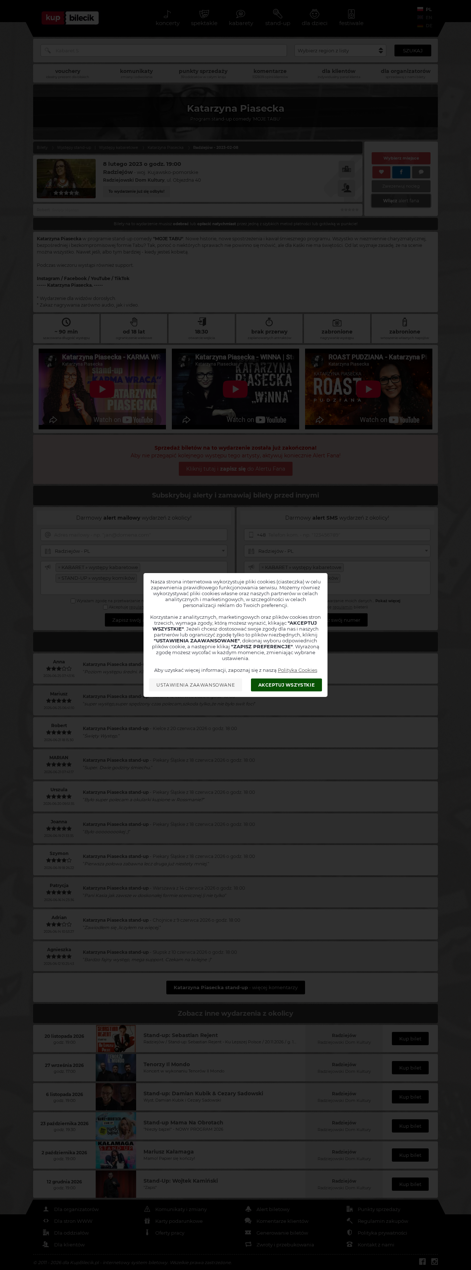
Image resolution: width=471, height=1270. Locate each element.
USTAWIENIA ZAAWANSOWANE (195, 685)
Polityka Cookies (297, 670)
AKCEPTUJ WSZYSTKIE (286, 685)
